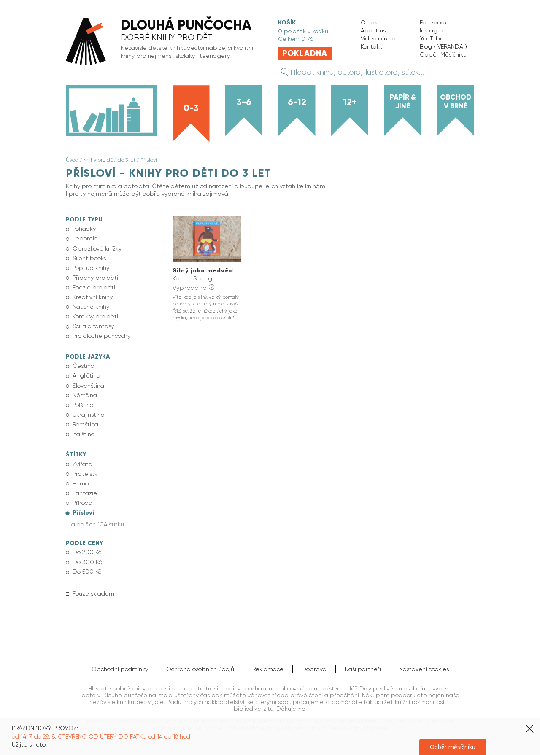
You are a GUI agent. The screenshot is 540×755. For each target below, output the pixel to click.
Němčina (85, 395)
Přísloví (148, 160)
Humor (82, 483)
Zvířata (82, 464)
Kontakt (371, 46)
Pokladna (304, 53)
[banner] (163, 42)
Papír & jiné (403, 101)
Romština (85, 424)
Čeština (83, 365)
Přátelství (86, 473)
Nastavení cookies (424, 669)
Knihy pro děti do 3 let (109, 160)
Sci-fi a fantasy (93, 326)
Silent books (89, 258)
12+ (350, 102)
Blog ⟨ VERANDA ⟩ (443, 46)
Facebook (433, 22)
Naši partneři (363, 669)
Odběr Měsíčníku (443, 54)
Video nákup (378, 38)
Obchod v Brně (455, 101)
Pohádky (84, 228)
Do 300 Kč (87, 561)
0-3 (191, 107)
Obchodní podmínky (120, 669)
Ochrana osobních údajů (200, 669)
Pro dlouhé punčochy (101, 335)
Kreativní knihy (93, 297)
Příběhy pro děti (95, 277)
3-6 (244, 102)
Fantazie (85, 493)
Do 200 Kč (87, 552)
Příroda (82, 502)
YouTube (432, 38)
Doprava (314, 669)
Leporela (85, 238)
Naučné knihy (91, 306)
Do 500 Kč (87, 571)
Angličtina (86, 375)
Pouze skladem (93, 593)
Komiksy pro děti (95, 316)
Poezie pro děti (94, 287)
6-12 (297, 102)
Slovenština (88, 385)
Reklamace (268, 669)
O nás (369, 22)
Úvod (72, 160)
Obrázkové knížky (97, 248)
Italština (84, 434)
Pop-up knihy (91, 267)
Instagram (434, 30)
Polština (83, 405)
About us (373, 30)
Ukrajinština (89, 414)
